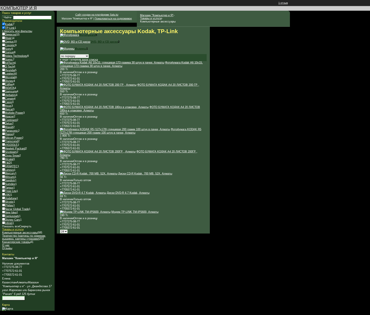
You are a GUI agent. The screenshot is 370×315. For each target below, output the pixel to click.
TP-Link (10, 28)
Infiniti (8, 223)
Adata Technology (16, 56)
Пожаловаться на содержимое (113, 18)
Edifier (9, 84)
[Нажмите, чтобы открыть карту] (7, 308)
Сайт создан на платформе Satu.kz (96, 14)
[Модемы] (67, 48)
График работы (13, 298)
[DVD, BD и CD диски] (75, 41)
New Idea (10, 212)
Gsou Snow (12, 155)
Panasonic (11, 130)
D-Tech (9, 66)
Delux (8, 123)
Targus (9, 187)
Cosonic (10, 45)
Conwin (9, 98)
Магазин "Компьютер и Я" (156, 15)
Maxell (9, 127)
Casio (8, 102)
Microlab (10, 77)
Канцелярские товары (16, 242)
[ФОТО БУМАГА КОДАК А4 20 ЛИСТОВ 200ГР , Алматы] (98, 151)
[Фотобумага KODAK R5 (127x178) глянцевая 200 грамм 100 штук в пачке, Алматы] (115, 129)
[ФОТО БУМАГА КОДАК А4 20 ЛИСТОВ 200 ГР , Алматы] (98, 84)
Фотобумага (87, 35)
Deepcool (10, 34)
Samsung (11, 91)
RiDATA (10, 88)
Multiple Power (14, 112)
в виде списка (89, 59)
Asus (8, 105)
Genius (9, 41)
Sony (8, 48)
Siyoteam (11, 152)
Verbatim (10, 95)
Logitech (10, 73)
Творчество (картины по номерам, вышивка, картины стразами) (24, 237)
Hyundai (10, 70)
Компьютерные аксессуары (20, 232)
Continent (11, 120)
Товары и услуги (150, 18)
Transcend (11, 141)
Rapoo (9, 134)
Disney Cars (12, 219)
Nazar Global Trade (17, 209)
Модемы (80, 48)
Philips (9, 205)
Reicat (9, 109)
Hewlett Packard (15, 148)
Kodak (9, 24)
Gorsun (9, 52)
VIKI (7, 194)
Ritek (8, 38)
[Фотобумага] (69, 35)
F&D (7, 162)
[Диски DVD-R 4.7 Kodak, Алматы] (83, 192)
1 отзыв (283, 2)
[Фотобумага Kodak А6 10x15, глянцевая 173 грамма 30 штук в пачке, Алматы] (112, 62)
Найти (7, 17)
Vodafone (10, 198)
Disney (9, 81)
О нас (6, 245)
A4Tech (9, 63)
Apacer (9, 116)
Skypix (9, 201)
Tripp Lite (10, 191)
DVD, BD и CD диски (104, 41)
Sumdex (10, 184)
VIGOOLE (11, 144)
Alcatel (9, 159)
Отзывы (7, 248)
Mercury (10, 173)
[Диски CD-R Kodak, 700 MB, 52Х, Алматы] (88, 173)
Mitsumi (10, 177)
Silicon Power (13, 137)
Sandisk (10, 180)
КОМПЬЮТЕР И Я (18, 8)
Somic (9, 59)
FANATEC (11, 166)
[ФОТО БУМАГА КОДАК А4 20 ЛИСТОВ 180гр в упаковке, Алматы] (104, 107)
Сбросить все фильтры (17, 31)
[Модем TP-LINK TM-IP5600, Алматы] (85, 211)
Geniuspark (12, 216)
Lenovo (9, 170)
